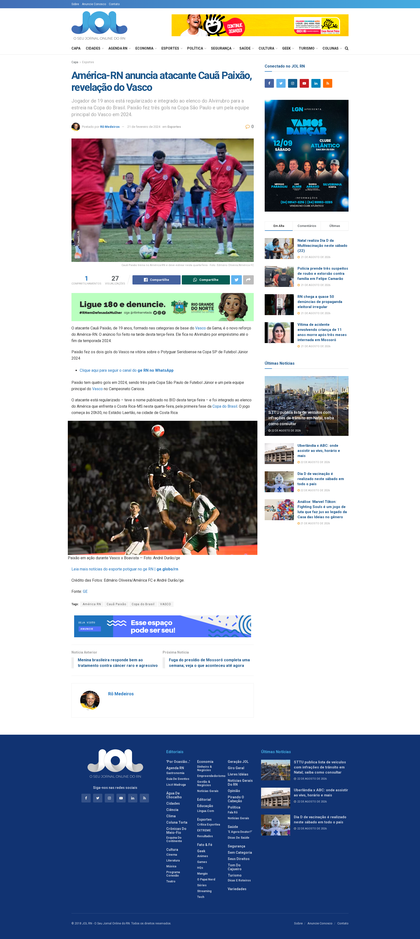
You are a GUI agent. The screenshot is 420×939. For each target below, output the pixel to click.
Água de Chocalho (174, 795)
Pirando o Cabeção (236, 799)
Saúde (245, 48)
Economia (144, 48)
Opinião (234, 791)
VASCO (165, 604)
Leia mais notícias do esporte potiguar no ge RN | (124, 569)
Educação (205, 806)
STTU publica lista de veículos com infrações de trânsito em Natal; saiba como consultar (301, 418)
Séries (202, 885)
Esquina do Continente (174, 839)
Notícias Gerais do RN (240, 782)
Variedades (237, 889)
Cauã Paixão (116, 604)
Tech (200, 897)
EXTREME (204, 830)
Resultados (205, 836)
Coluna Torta (176, 822)
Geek (286, 48)
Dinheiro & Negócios (204, 768)
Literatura (173, 860)
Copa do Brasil (224, 406)
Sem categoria (240, 852)
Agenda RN (117, 48)
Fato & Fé (204, 845)
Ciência (172, 810)
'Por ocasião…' (178, 762)
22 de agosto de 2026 (286, 430)
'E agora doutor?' (240, 832)
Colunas (331, 48)
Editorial (204, 799)
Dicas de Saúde (238, 837)
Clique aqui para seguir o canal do (127, 370)
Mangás (202, 873)
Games (202, 862)
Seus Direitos (239, 859)
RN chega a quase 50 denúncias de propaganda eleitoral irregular (320, 301)
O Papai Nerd (206, 879)
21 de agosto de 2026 (315, 523)
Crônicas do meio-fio (176, 831)
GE (85, 591)
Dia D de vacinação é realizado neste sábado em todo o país (321, 479)
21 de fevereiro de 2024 (143, 127)
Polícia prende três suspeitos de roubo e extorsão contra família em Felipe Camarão (323, 273)
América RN (92, 604)
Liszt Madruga (176, 784)
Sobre (75, 4)
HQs (200, 868)
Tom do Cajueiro (235, 867)
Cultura (266, 48)
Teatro (170, 881)
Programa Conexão (173, 873)
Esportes (170, 48)
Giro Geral (236, 768)
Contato (114, 4)
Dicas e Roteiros (239, 880)
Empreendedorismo (211, 776)
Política (195, 48)
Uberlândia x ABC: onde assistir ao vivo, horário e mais (319, 450)
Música (171, 866)
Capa (75, 48)
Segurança (221, 48)
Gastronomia (175, 773)
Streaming (204, 891)
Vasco (200, 328)
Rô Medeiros (110, 127)
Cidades (93, 48)
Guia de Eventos (177, 779)
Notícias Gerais (208, 791)
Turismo (307, 48)
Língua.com (205, 811)
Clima (171, 816)
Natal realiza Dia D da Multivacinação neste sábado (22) (322, 245)
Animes (202, 856)
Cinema (171, 854)
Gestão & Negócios (204, 783)
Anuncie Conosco (94, 4)
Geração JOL (238, 762)
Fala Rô (233, 812)
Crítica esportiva (208, 824)
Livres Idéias (238, 774)
